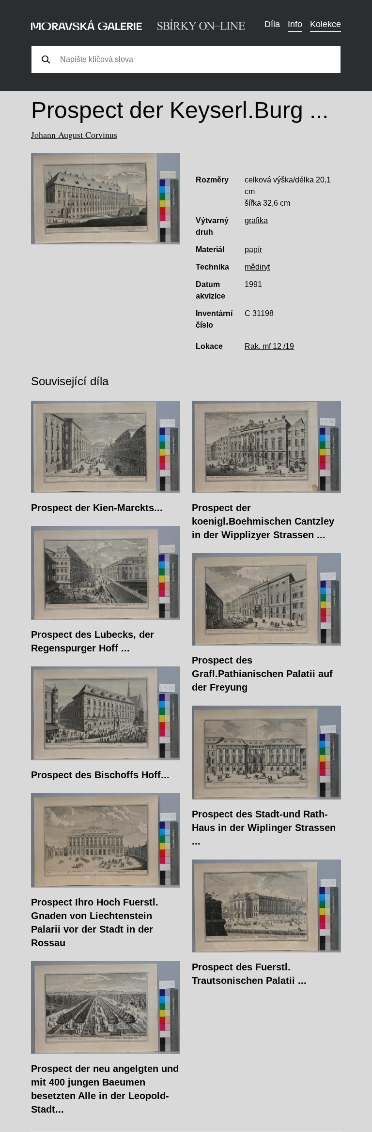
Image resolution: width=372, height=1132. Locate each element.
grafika (256, 220)
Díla (272, 24)
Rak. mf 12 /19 (269, 346)
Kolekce (325, 24)
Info (295, 24)
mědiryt (257, 267)
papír (253, 249)
